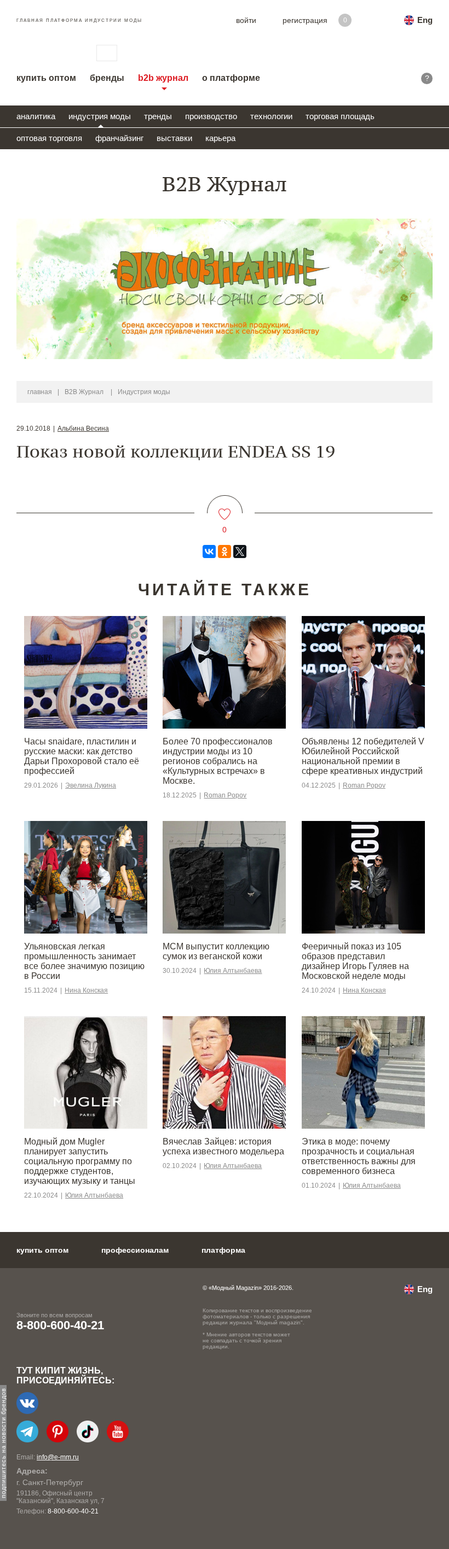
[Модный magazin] (45, 53)
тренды (158, 116)
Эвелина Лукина (90, 785)
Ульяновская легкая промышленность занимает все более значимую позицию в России (84, 961)
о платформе (231, 78)
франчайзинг (119, 138)
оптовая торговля (49, 138)
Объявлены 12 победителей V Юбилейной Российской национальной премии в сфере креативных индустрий (363, 756)
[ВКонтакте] (209, 551)
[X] (239, 551)
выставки (174, 138)
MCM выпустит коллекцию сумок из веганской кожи (216, 951)
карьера (220, 138)
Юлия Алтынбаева (233, 971)
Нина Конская (86, 990)
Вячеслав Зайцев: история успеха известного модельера (223, 1146)
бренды (107, 78)
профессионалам (135, 1250)
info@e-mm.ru (58, 1457)
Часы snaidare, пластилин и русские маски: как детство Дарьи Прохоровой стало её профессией (81, 756)
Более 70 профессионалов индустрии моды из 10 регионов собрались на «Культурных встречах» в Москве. (218, 761)
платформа (223, 1250)
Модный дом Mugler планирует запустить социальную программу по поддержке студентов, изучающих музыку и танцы (79, 1161)
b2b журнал (163, 78)
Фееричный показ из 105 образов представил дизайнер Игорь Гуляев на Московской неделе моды (355, 961)
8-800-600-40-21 (60, 1325)
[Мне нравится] (225, 507)
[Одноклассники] (224, 551)
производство (211, 116)
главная (39, 392)
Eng (425, 20)
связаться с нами (106, 53)
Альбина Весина (83, 428)
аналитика (35, 116)
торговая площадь (340, 116)
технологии (271, 116)
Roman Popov (225, 795)
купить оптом (46, 78)
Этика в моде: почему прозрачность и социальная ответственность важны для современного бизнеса (359, 1156)
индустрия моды (99, 116)
